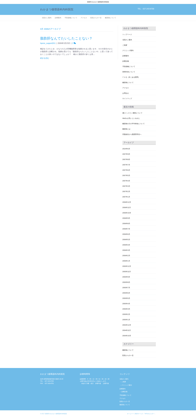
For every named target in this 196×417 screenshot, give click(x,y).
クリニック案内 (128, 50)
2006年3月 (126, 250)
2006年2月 (126, 255)
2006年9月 (126, 218)
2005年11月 (126, 271)
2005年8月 (126, 282)
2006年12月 (126, 202)
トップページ (127, 34)
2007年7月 (126, 165)
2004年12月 (126, 325)
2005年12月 (126, 266)
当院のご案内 (46, 18)
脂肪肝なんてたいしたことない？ (66, 38)
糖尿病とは (126, 129)
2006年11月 (126, 207)
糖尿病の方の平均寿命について (133, 124)
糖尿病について (110, 18)
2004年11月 (126, 330)
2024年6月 (126, 149)
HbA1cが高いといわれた (131, 118)
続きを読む (44, 58)
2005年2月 (126, 314)
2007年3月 (126, 186)
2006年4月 (126, 245)
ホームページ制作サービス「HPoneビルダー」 (141, 414)
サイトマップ (127, 98)
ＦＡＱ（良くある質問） (131, 77)
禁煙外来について (128, 72)
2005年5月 (126, 298)
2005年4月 (126, 304)
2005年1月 (126, 320)
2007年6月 (126, 170)
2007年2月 (126, 191)
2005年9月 (126, 277)
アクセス (84, 18)
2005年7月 (126, 287)
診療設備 (125, 61)
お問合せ (125, 93)
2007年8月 (126, 159)
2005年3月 (126, 309)
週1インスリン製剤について (132, 113)
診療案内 (58, 18)
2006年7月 (126, 229)
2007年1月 (126, 197)
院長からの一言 (96, 18)
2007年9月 (126, 154)
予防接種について (71, 18)
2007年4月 (126, 181)
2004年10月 (126, 336)
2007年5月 (126, 175)
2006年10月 (126, 213)
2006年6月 (126, 234)
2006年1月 (126, 261)
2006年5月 (126, 239)
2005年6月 (126, 293)
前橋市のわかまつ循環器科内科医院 (56, 414)
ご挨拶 (124, 45)
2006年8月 (126, 223)
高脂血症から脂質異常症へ (131, 134)
